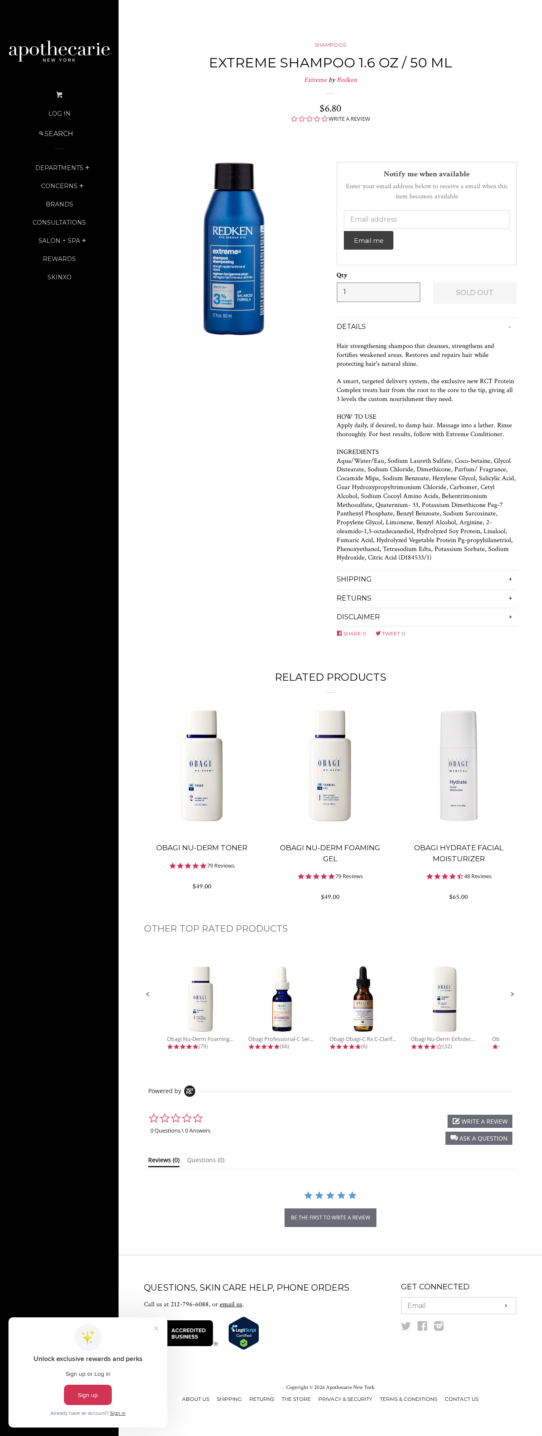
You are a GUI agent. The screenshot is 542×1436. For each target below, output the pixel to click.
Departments (59, 168)
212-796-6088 (190, 1304)
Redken (347, 79)
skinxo (59, 277)
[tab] (164, 1161)
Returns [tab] (354, 598)
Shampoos (330, 45)
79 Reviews (221, 865)
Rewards (59, 259)
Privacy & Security (345, 1399)
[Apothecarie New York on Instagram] (439, 1328)
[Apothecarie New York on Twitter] (406, 1328)
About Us (195, 1399)
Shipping (229, 1399)
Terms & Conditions (408, 1399)
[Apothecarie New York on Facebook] (422, 1328)
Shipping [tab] (354, 579)
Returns (261, 1399)
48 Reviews (478, 876)
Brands (59, 204)
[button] (148, 994)
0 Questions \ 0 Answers (180, 1130)
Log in (59, 113)
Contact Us (461, 1399)
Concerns (59, 186)
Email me (369, 241)
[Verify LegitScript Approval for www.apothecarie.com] (243, 1348)
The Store (296, 1399)
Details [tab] (351, 327)
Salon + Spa (59, 241)
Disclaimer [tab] (358, 617)
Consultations (59, 222)
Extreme (315, 79)
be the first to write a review (330, 1217)
